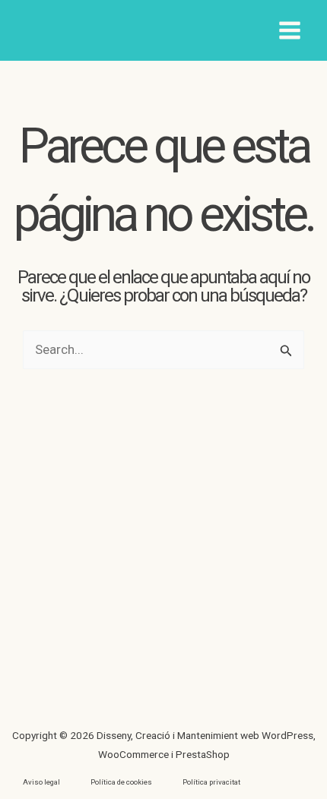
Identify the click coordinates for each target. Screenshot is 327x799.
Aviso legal (41, 782)
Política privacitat (211, 782)
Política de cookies (121, 782)
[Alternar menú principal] (290, 30)
